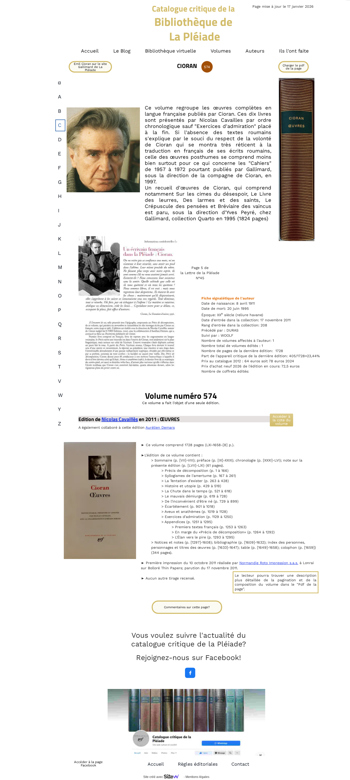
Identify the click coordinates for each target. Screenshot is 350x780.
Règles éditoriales (198, 764)
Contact (240, 764)
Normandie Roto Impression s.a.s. (268, 563)
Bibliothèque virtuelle (170, 51)
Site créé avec (153, 777)
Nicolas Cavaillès (119, 419)
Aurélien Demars (160, 427)
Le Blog (121, 51)
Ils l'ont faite (294, 51)
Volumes (221, 51)
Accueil (156, 764)
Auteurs (254, 51)
